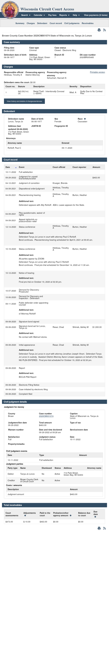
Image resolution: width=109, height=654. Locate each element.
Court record (56, 23)
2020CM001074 (46, 416)
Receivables (88, 23)
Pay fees (52, 15)
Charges (31, 23)
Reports (63, 15)
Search (24, 15)
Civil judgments (71, 23)
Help (75, 15)
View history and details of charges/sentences (24, 101)
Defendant (42, 23)
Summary (19, 23)
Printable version (97, 72)
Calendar (38, 15)
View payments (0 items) (96, 15)
